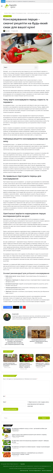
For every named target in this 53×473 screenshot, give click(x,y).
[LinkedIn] (21, 307)
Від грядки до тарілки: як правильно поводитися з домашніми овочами (22, 1)
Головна (6, 13)
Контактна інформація (47, 470)
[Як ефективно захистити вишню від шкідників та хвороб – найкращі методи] (7, 442)
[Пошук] (51, 6)
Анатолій (7, 30)
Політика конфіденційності (35, 470)
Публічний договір (24, 470)
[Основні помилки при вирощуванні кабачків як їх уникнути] (10, 358)
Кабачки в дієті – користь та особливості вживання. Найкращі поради (43, 364)
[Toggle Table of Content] (35, 67)
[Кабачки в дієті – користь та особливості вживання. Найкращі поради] (43, 358)
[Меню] (1, 6)
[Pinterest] (24, 307)
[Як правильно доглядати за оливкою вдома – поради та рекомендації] (7, 448)
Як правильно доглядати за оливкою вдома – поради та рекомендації (31, 446)
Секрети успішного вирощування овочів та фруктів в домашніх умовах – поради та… (25, 365)
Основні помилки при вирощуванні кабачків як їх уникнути (10, 364)
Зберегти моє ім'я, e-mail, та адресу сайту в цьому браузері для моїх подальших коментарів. (38, 404)
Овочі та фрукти (12, 13)
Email (4, 402)
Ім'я (4, 396)
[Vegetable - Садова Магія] (10, 6)
